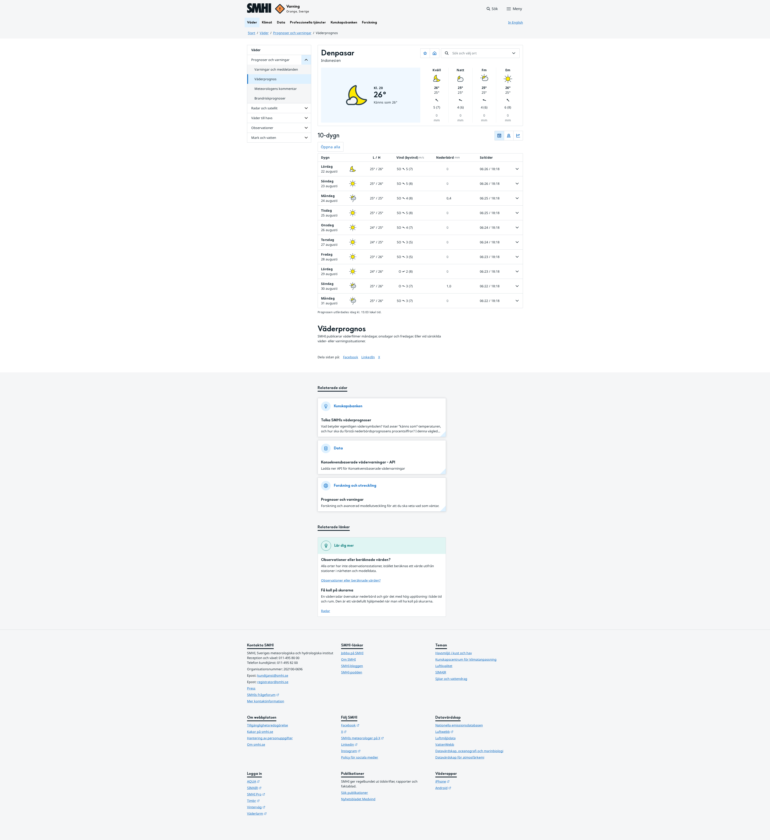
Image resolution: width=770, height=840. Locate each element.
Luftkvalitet (443, 666)
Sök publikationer (354, 792)
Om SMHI (348, 659)
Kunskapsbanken (344, 22)
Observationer (262, 128)
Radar (325, 611)
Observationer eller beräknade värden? (351, 580)
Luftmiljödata (445, 738)
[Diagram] (518, 135)
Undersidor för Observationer (306, 128)
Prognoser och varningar (292, 33)
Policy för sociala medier (359, 757)
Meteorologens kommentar (275, 88)
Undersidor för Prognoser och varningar (306, 60)
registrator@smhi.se (272, 682)
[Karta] (509, 135)
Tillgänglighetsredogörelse (267, 725)
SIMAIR (440, 672)
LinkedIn (368, 357)
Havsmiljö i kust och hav (453, 653)
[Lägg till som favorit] (425, 53)
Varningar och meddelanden (276, 69)
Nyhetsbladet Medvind (358, 799)
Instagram (370, 751)
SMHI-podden (351, 672)
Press (251, 688)
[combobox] (480, 53)
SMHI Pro (275, 794)
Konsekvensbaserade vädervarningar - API (358, 462)
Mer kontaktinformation (265, 701)
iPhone (462, 781)
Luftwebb (464, 731)
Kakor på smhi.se (260, 731)
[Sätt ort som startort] (434, 53)
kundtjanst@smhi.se (272, 675)
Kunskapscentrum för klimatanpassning (465, 659)
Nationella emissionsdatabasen (459, 725)
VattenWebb (444, 744)
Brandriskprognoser (270, 98)
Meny (517, 8)
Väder (252, 22)
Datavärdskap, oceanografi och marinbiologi (469, 751)
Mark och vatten (263, 137)
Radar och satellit (264, 108)
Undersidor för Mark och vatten (306, 137)
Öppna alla (330, 146)
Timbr (273, 800)
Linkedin (369, 744)
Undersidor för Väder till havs (306, 118)
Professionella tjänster (308, 22)
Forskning (369, 22)
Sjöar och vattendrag (451, 678)
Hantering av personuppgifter (270, 738)
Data (281, 22)
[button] (492, 9)
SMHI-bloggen (352, 666)
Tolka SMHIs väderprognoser (346, 420)
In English (515, 22)
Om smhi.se (256, 744)
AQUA (273, 781)
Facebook (350, 357)
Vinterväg (276, 807)
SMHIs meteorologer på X (382, 738)
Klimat (267, 22)
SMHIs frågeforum (282, 694)
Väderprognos (265, 79)
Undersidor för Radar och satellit (306, 108)
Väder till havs (262, 118)
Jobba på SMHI (352, 653)
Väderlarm (276, 813)
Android (462, 787)
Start (251, 33)
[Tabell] (499, 135)
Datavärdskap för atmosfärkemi (459, 757)
